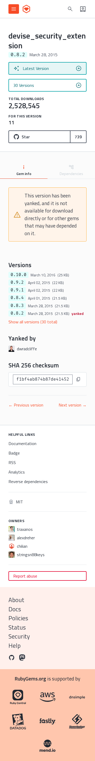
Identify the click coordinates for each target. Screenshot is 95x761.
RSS (12, 462)
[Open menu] (13, 9)
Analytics (16, 472)
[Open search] (70, 9)
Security (19, 636)
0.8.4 (17, 297)
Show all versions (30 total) (32, 322)
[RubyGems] (26, 9)
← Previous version (25, 405)
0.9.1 (17, 290)
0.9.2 (17, 282)
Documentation (22, 443)
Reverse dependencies (28, 481)
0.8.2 (17, 313)
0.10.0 (18, 274)
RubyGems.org (30, 678)
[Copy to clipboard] (78, 379)
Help (14, 645)
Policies (18, 618)
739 (78, 137)
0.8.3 (17, 305)
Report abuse (25, 576)
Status (17, 627)
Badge (14, 453)
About (16, 599)
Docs (14, 609)
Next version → (73, 405)
